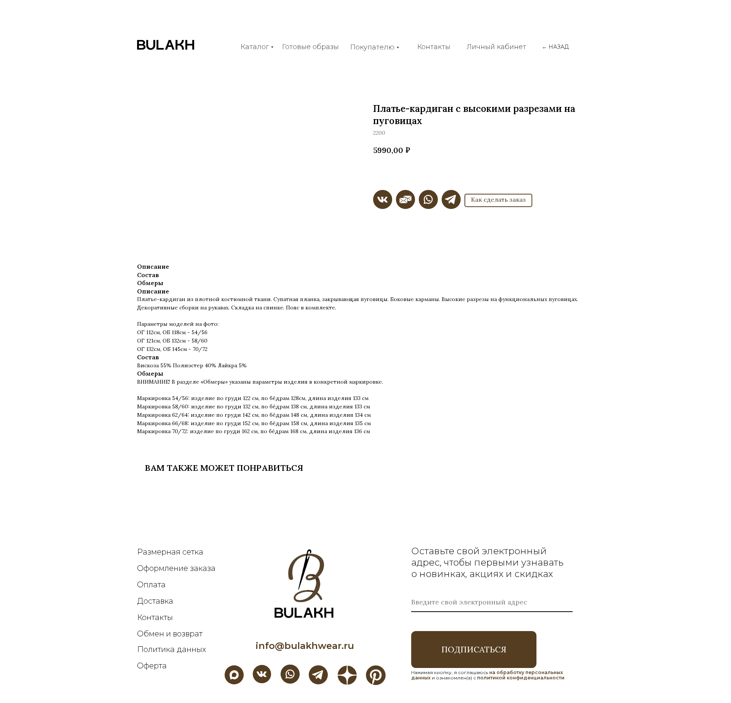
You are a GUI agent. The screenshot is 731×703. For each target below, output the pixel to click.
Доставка (155, 601)
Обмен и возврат (170, 633)
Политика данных (171, 649)
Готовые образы (310, 47)
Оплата (151, 584)
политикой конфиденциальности (521, 678)
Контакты (433, 47)
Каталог (255, 47)
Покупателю (372, 47)
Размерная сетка (170, 551)
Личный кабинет (496, 47)
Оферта (152, 665)
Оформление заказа (176, 568)
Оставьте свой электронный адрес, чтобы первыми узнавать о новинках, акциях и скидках (487, 562)
